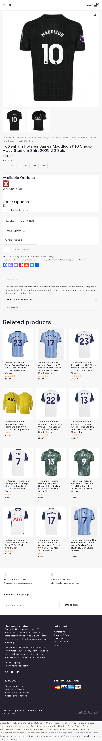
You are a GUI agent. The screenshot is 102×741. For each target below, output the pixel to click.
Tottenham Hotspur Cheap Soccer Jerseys (66, 260)
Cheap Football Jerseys (16, 696)
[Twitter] (17, 671)
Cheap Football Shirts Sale (17, 692)
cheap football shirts (14, 639)
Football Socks (17, 210)
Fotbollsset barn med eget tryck (82, 732)
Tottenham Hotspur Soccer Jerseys (32, 138)
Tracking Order (61, 641)
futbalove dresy (57, 732)
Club (12, 138)
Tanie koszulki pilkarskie (12, 736)
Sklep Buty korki (36, 723)
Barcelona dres (38, 726)
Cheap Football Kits (16, 260)
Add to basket (23, 249)
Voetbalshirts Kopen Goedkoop (32, 729)
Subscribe (71, 605)
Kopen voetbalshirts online (63, 729)
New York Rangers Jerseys (80, 723)
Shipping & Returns (63, 635)
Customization (13, 189)
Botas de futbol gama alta (13, 723)
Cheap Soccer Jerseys (36, 260)
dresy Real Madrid (57, 726)
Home (6, 138)
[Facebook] (12, 671)
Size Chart (59, 638)
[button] (95, 15)
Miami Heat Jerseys (56, 723)
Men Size (7, 160)
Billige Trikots (74, 726)
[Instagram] (6, 671)
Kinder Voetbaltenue (36, 732)
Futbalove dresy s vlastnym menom (44, 736)
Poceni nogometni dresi (75, 736)
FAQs (56, 645)
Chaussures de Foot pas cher (14, 726)
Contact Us (59, 632)
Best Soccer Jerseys (14, 689)
